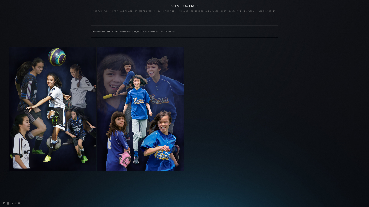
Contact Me (235, 11)
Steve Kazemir (184, 6)
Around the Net (267, 11)
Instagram (250, 11)
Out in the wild (166, 11)
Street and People (145, 11)
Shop (223, 11)
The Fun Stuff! (102, 11)
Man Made (182, 11)
